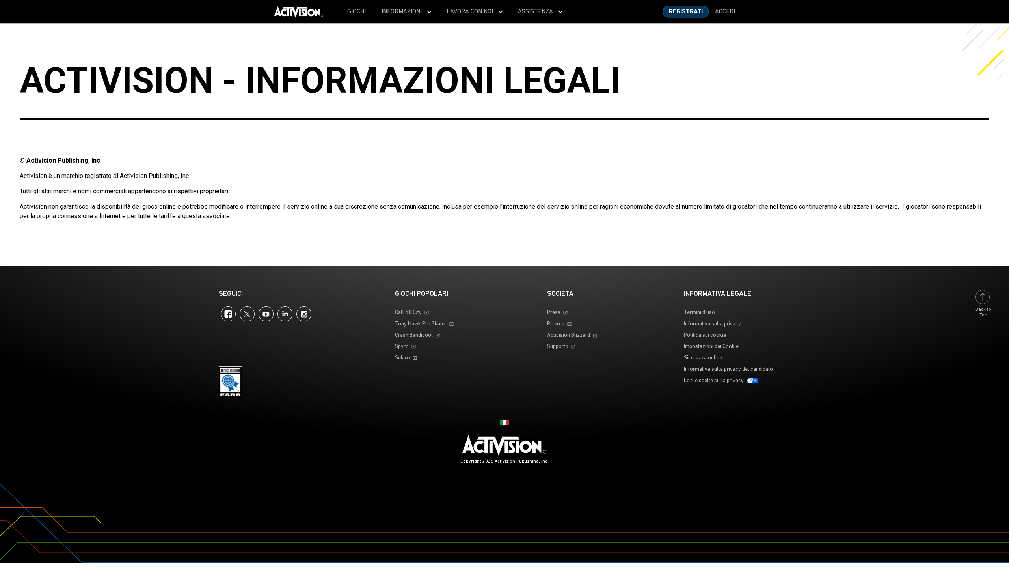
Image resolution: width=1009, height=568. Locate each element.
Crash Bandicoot (414, 335)
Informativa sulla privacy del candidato (728, 369)
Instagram (303, 313)
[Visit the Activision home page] (299, 12)
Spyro (402, 346)
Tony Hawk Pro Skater (421, 324)
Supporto (557, 346)
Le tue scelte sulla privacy (714, 381)
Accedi (725, 12)
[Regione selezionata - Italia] (504, 422)
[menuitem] (356, 11)
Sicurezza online (703, 358)
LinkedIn (284, 313)
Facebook (228, 313)
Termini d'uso (699, 313)
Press (553, 313)
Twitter (247, 313)
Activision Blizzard (568, 335)
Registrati (686, 12)
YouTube (266, 313)
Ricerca (555, 324)
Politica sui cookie (705, 335)
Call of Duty (408, 313)
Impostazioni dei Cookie (711, 346)
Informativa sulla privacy (712, 324)
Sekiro (402, 358)
